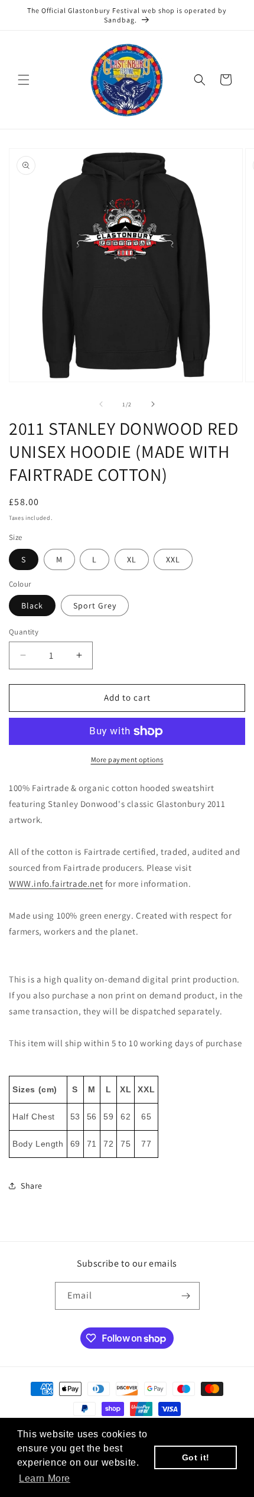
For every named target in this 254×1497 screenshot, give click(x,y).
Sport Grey (94, 605)
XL (131, 559)
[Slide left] (101, 404)
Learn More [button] (44, 1478)
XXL (173, 559)
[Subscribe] (186, 1296)
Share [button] (32, 1185)
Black (32, 605)
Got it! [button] (196, 1457)
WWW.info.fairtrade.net (56, 883)
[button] (24, 80)
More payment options (127, 759)
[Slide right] (153, 404)
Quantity (23, 632)
